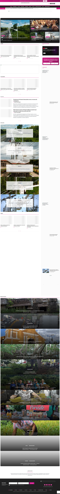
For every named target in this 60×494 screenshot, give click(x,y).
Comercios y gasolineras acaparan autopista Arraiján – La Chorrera (30, 463)
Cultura (19, 6)
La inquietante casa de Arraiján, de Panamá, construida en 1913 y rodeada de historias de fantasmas (30, 310)
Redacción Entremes (4, 40)
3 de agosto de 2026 (30, 90)
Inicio (11, 6)
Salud (43, 6)
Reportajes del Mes (38, 6)
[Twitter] (46, 484)
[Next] (20, 61)
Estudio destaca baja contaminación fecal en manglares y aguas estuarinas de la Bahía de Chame (30, 356)
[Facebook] (44, 484)
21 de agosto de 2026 (48, 40)
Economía (26, 6)
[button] (43, 284)
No (54, 63)
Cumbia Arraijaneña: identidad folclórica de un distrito (30, 448)
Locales (30, 6)
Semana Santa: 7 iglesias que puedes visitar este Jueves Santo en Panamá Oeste (30, 341)
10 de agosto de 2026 (17, 91)
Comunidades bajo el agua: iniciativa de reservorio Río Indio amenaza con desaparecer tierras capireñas (30, 387)
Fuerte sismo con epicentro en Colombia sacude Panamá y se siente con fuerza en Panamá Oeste (19, 89)
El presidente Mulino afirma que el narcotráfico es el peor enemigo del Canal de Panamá (20, 56)
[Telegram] (51, 484)
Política (33, 6)
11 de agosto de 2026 (30, 58)
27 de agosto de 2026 (33, 30)
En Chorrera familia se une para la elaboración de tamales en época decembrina (30, 402)
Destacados (22, 6)
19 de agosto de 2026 (4, 57)
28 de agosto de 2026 (9, 40)
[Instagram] (48, 484)
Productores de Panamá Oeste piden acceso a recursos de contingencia (39, 29)
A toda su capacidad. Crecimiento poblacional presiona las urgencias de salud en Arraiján (33, 56)
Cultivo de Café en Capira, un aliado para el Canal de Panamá (30, 417)
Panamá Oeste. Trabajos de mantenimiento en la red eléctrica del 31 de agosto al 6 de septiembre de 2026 (19, 8)
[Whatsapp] (49, 484)
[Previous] (19, 61)
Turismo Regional (47, 6)
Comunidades (15, 6)
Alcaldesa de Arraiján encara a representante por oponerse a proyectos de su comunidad (32, 226)
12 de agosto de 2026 (17, 58)
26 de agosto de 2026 (33, 40)
